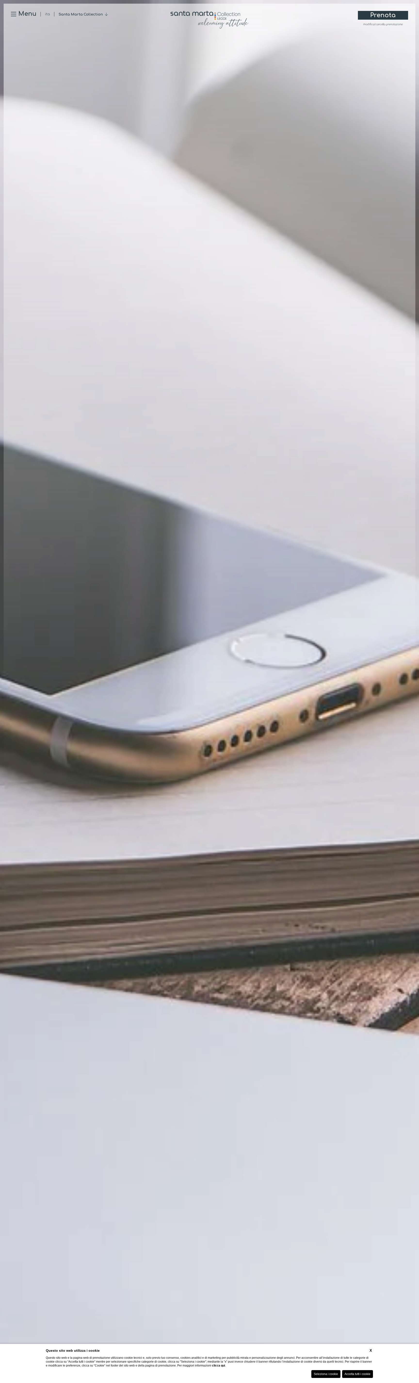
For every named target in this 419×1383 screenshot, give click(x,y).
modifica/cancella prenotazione (383, 24)
